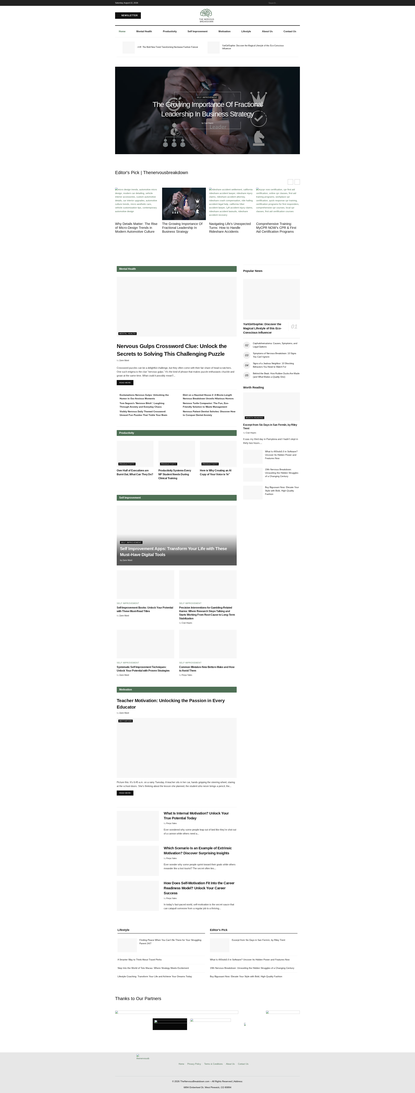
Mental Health (144, 31)
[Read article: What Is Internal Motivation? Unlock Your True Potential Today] (138, 826)
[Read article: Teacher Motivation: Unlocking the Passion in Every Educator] (177, 748)
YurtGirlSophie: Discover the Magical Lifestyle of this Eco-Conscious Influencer (262, 328)
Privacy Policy (194, 1064)
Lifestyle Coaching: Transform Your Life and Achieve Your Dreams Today (155, 976)
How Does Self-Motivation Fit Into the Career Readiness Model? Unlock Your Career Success (199, 888)
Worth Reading (254, 418)
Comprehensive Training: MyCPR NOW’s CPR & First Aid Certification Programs (276, 227)
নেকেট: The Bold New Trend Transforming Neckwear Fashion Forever (167, 47)
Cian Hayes (208, 123)
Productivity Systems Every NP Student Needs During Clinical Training (174, 474)
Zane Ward (124, 360)
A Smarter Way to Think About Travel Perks (140, 959)
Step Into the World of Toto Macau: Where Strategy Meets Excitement (153, 968)
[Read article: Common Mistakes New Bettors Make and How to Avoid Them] (208, 644)
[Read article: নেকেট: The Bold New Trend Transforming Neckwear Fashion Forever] (129, 47)
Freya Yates (187, 675)
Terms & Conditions (213, 1064)
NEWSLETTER (129, 15)
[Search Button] (298, 3)
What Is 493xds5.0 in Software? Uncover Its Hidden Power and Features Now (281, 455)
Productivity (170, 31)
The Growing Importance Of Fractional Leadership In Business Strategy (182, 227)
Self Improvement (198, 31)
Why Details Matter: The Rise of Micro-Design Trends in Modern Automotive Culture (136, 227)
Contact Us (290, 31)
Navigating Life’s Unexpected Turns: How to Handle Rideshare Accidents (230, 227)
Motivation (225, 31)
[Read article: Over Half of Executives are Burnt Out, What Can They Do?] (135, 454)
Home (122, 31)
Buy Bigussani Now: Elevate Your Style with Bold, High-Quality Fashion (282, 490)
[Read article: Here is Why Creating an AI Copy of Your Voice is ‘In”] (218, 454)
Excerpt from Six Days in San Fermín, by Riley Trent (258, 940)
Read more (126, 382)
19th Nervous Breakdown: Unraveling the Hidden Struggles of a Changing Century (281, 473)
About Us (267, 31)
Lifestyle (246, 31)
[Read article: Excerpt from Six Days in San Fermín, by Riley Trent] (271, 406)
